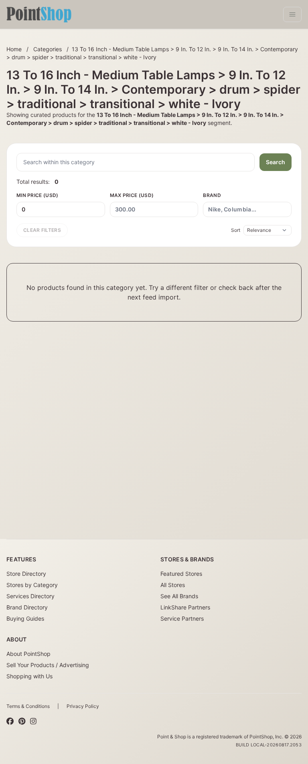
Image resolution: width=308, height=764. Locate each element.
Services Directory (30, 596)
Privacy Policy (83, 706)
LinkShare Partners (185, 607)
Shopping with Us (29, 676)
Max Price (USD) (132, 195)
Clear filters (42, 230)
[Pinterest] (21, 721)
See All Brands (179, 596)
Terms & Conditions (28, 706)
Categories (47, 49)
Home (14, 49)
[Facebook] (10, 721)
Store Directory (26, 573)
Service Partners (182, 618)
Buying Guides (25, 618)
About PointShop (28, 653)
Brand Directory (27, 607)
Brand (212, 195)
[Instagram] (33, 721)
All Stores (172, 584)
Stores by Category (32, 584)
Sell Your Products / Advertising (47, 664)
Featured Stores (181, 573)
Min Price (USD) (37, 195)
